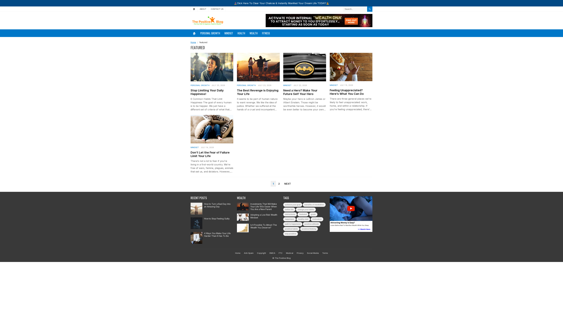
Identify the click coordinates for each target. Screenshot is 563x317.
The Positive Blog (283, 258)
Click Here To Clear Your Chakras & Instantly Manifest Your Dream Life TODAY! (281, 3)
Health (241, 33)
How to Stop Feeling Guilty (217, 218)
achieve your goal (292, 205)
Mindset (228, 33)
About (203, 9)
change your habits (306, 209)
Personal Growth (210, 33)
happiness (289, 219)
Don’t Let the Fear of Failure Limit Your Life (210, 154)
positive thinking (309, 229)
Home (193, 42)
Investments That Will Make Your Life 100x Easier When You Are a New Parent (263, 206)
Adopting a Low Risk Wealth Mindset (263, 216)
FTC (281, 253)
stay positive (290, 234)
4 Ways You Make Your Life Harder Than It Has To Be (217, 234)
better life (289, 209)
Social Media (313, 253)
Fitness (266, 33)
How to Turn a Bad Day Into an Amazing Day (217, 205)
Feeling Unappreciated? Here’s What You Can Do (347, 92)
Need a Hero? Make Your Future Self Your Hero (300, 92)
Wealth (254, 33)
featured (303, 214)
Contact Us (217, 9)
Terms (325, 253)
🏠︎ (194, 9)
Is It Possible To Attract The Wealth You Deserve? (263, 226)
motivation (317, 219)
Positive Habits (291, 229)
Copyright (261, 253)
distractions (290, 214)
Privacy (300, 253)
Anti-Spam (248, 253)
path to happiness (293, 224)
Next (287, 183)
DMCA (272, 253)
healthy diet (303, 219)
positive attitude (312, 224)
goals (313, 214)
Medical (289, 253)
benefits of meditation (314, 205)
